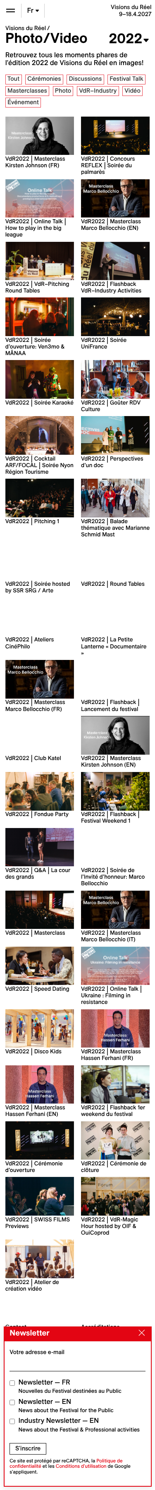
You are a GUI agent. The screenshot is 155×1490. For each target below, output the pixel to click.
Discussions (85, 78)
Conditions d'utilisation (81, 1466)
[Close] (139, 1333)
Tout (13, 78)
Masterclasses (27, 90)
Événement (23, 102)
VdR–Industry (98, 90)
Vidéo (132, 90)
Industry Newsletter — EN (79, 1424)
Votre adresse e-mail (37, 1352)
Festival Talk (126, 78)
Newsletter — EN (66, 1405)
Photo (63, 90)
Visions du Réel (25, 28)
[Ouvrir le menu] (10, 10)
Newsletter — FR (70, 1386)
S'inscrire (28, 1448)
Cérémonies (44, 78)
